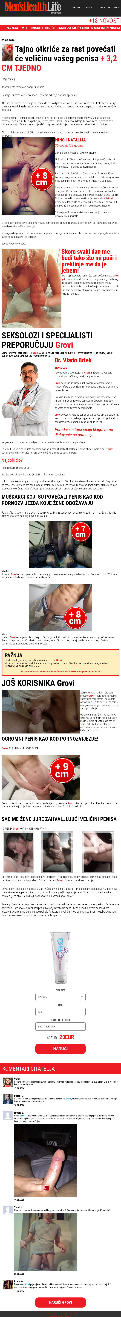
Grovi (64, 345)
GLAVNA (76, 7)
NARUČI (60, 1049)
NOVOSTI (90, 7)
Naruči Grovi (60, 1302)
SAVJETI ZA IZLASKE (109, 7)
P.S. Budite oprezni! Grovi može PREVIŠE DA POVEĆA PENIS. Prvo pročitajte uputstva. (60, 671)
